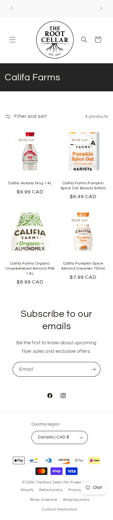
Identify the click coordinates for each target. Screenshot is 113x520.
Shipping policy (76, 499)
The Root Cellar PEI (52, 482)
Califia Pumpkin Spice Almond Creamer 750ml (83, 266)
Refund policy (50, 490)
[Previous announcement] (12, 8)
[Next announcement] (101, 8)
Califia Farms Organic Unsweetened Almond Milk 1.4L (30, 268)
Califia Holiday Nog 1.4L (30, 183)
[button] (12, 40)
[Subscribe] (93, 369)
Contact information (59, 509)
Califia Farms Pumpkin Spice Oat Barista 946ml (83, 185)
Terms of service (43, 499)
